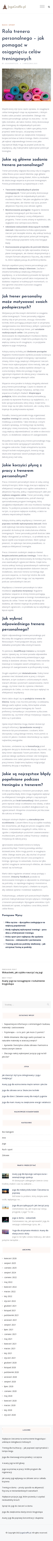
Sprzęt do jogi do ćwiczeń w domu (17, 1506)
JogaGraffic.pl (25, 1532)
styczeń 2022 (10, 1301)
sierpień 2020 (10, 1381)
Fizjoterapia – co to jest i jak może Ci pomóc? (24, 1032)
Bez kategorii (8, 1132)
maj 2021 (8, 1339)
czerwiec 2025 (10, 1267)
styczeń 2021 (10, 1358)
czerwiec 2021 (10, 1334)
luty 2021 (8, 1353)
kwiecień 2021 (10, 1343)
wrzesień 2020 (10, 1377)
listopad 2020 (10, 1367)
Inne (4, 1137)
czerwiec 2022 (10, 1277)
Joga (4, 1143)
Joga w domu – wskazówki (24, 1218)
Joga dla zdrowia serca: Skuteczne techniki (20, 1090)
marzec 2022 (9, 1291)
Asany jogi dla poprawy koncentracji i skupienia (22, 1518)
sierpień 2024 (10, 1272)
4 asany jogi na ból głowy (13, 1463)
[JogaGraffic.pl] (26, 7)
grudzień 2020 (10, 1362)
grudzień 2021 (10, 1305)
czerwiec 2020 (10, 1391)
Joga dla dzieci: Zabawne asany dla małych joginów (24, 1096)
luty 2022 (8, 1296)
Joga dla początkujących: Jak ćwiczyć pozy (30, 1205)
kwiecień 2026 (10, 1258)
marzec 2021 (9, 1348)
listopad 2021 (10, 1310)
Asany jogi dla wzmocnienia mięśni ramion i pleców (24, 1084)
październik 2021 (11, 1315)
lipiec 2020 (8, 1386)
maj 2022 (8, 1282)
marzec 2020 (9, 1405)
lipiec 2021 (8, 1329)
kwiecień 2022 (10, 1287)
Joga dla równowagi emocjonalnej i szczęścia (22, 1457)
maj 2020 (8, 1396)
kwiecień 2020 (10, 1400)
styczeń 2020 (10, 1415)
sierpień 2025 (10, 1263)
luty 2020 (8, 1410)
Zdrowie (5, 1155)
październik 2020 (11, 1372)
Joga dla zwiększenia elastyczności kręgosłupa (22, 1512)
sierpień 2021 (10, 1324)
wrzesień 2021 (10, 1320)
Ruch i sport (8, 25)
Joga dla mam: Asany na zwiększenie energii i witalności (26, 1102)
